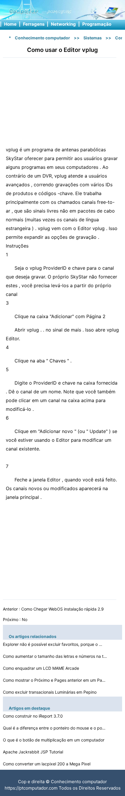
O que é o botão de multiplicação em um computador (54, 739)
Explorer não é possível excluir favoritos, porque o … (52, 644)
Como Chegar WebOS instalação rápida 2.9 (63, 608)
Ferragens (33, 24)
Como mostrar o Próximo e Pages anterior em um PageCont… (55, 680)
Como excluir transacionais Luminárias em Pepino (50, 692)
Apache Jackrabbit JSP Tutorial (33, 751)
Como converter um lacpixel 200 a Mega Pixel (47, 763)
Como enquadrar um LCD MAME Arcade (41, 668)
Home (10, 24)
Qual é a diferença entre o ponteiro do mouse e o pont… (55, 727)
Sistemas (92, 37)
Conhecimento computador (42, 37)
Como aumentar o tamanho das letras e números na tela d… (55, 656)
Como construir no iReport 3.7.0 (33, 715)
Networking (63, 24)
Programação (96, 24)
